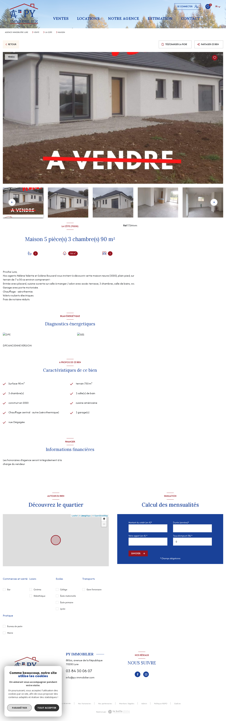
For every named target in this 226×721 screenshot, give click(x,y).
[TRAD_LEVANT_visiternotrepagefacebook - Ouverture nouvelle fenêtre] (137, 674)
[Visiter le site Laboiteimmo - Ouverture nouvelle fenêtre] (118, 712)
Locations (88, 18)
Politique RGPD (160, 703)
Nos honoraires (84, 703)
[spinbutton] (192, 542)
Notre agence (123, 18)
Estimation (160, 18)
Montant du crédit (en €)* (140, 522)
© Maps (85, 515)
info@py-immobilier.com (80, 677)
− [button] (104, 524)
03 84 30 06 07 (79, 671)
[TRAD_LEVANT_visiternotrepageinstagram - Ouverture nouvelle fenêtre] (146, 674)
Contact (190, 18)
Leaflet (75, 515)
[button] (214, 202)
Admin (144, 703)
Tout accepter (46, 707)
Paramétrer (19, 707)
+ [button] (104, 519)
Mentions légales (126, 703)
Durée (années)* (181, 522)
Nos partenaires (105, 703)
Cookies (177, 703)
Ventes (61, 18)
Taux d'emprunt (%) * (182, 535)
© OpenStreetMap (100, 515)
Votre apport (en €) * (138, 535)
